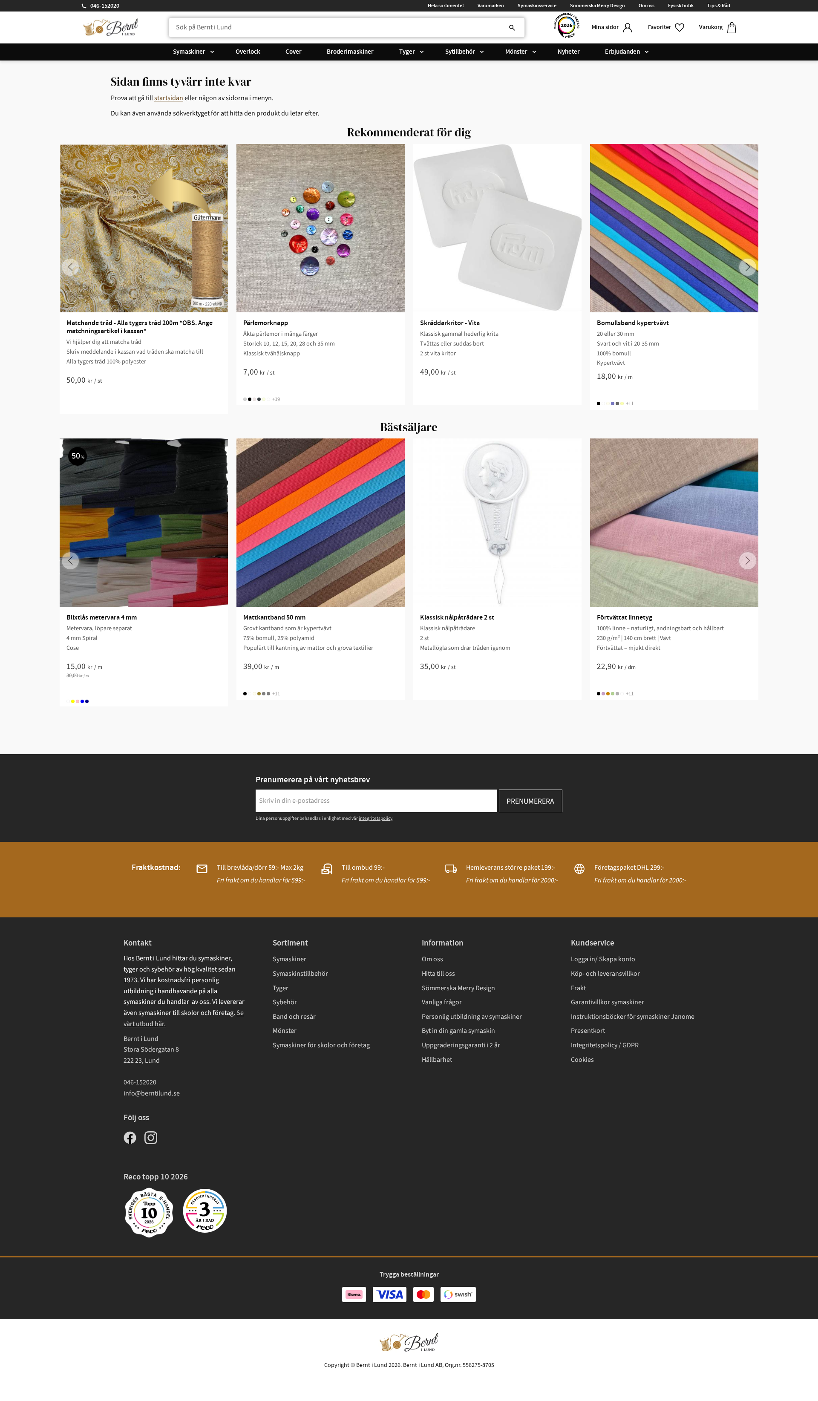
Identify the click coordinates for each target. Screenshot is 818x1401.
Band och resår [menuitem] (294, 1016)
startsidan (168, 98)
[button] (666, 27)
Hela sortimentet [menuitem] (446, 5)
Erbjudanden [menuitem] (622, 52)
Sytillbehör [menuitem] (460, 52)
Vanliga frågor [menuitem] (442, 1002)
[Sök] (512, 27)
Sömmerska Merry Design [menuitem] (597, 5)
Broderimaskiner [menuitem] (350, 52)
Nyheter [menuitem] (569, 52)
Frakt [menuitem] (578, 988)
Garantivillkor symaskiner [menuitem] (607, 1002)
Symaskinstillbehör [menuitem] (300, 973)
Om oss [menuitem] (646, 5)
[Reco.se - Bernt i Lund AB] (567, 27)
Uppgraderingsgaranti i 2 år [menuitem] (461, 1045)
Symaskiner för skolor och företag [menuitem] (321, 1045)
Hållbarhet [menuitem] (437, 1059)
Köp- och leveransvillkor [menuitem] (605, 973)
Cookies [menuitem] (582, 1059)
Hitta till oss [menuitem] (438, 973)
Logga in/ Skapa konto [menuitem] (603, 959)
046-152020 (104, 6)
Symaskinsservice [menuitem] (537, 5)
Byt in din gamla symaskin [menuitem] (458, 1030)
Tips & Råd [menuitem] (718, 5)
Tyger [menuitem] (407, 52)
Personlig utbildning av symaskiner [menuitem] (472, 1016)
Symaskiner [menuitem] (189, 52)
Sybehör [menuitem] (285, 1002)
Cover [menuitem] (293, 52)
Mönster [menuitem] (516, 52)
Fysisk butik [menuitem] (681, 5)
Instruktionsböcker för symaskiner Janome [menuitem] (632, 1016)
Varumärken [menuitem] (491, 5)
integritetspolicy (375, 818)
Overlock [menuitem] (248, 52)
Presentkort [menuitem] (588, 1030)
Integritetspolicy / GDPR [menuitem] (605, 1045)
